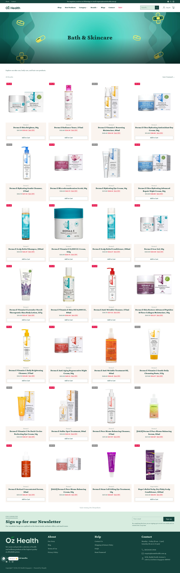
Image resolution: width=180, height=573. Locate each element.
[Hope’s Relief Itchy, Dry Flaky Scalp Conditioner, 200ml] (154, 464)
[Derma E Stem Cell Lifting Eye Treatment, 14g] (111, 464)
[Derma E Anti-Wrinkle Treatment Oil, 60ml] (111, 345)
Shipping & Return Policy (104, 545)
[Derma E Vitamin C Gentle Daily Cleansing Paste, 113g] (154, 345)
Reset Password (100, 552)
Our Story (51, 541)
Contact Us (99, 541)
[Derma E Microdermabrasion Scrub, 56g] (68, 163)
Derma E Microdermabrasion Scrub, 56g (68, 188)
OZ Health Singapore (25, 568)
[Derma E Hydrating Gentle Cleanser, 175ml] (26, 163)
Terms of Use (52, 549)
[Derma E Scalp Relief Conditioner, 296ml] (111, 224)
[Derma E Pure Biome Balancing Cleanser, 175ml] (111, 406)
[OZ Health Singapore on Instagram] (173, 2)
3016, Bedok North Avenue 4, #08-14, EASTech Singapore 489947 (157, 558)
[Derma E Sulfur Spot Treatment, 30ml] (68, 406)
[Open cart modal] (173, 7)
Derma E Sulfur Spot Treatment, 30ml (68, 431)
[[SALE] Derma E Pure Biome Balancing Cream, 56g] (68, 464)
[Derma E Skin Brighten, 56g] (26, 102)
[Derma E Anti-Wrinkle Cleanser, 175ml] (111, 284)
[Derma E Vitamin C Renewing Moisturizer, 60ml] (111, 102)
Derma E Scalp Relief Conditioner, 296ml (111, 249)
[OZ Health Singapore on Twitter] (171, 2)
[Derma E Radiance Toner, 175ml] (68, 102)
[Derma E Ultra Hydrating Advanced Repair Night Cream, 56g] (154, 163)
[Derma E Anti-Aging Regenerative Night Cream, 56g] (68, 345)
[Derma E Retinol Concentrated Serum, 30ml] (26, 464)
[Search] (157, 8)
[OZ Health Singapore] (13, 7)
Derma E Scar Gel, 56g (154, 249)
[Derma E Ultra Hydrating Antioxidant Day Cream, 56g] (154, 102)
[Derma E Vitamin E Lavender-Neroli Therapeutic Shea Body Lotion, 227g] (26, 284)
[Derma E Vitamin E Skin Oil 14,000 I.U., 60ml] (68, 284)
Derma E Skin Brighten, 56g (26, 128)
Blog (49, 545)
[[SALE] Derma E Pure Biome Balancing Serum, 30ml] (154, 406)
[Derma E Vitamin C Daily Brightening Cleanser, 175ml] (26, 345)
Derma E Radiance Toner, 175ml (68, 128)
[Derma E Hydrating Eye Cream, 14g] (111, 163)
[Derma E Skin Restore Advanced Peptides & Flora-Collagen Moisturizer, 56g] (154, 284)
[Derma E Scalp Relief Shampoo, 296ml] (26, 224)
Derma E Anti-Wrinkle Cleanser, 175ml (111, 310)
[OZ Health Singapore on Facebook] (168, 2)
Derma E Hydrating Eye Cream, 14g (111, 188)
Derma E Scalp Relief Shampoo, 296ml (25, 249)
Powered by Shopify (40, 568)
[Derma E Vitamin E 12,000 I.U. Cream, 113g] (68, 224)
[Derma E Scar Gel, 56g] (154, 224)
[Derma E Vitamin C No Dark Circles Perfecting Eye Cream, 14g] (26, 406)
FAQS (97, 549)
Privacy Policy (53, 552)
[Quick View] (43, 84)
